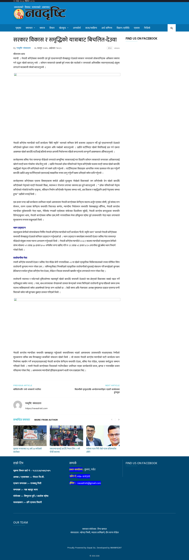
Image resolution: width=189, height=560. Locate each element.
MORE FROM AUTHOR (46, 420)
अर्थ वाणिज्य (106, 27)
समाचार (29, 27)
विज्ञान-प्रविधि (123, 27)
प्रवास (137, 27)
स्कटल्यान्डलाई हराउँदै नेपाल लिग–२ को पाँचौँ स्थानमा (65, 450)
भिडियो (147, 27)
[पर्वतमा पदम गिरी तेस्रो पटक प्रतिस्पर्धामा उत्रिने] (103, 435)
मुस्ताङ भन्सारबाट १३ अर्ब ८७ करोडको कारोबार (27, 450)
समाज (42, 27)
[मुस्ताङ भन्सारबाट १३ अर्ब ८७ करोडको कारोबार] (30, 435)
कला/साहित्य (91, 27)
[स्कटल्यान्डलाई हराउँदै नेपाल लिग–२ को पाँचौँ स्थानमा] (66, 435)
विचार (51, 27)
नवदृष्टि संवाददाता (24, 48)
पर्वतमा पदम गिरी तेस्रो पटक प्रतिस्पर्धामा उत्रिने (101, 450)
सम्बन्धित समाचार (21, 420)
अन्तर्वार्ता (77, 27)
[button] (172, 28)
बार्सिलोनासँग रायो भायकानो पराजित (27, 389)
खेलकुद (62, 27)
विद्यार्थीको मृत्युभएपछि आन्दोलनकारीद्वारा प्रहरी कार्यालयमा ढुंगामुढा (97, 391)
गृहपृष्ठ (18, 27)
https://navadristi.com (36, 408)
